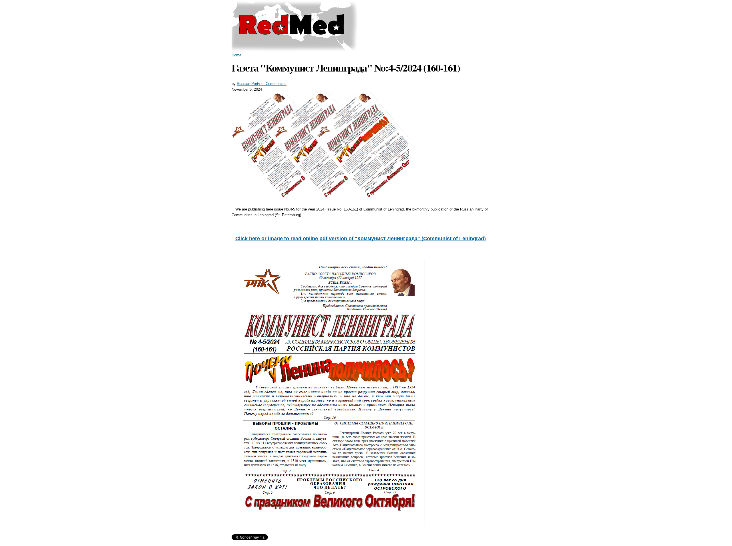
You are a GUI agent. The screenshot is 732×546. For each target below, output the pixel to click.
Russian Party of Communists (262, 84)
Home (236, 55)
